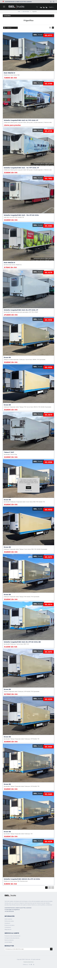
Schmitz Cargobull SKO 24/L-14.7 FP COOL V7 (21, 120)
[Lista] (53, 28)
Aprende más (28, 490)
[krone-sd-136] (28, 763)
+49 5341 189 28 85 (9, 911)
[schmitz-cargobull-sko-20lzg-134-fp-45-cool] (28, 858)
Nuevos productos (9, 940)
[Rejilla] (50, 28)
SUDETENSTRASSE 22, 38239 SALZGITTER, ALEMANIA (18, 1)
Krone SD (7, 357)
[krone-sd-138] (28, 715)
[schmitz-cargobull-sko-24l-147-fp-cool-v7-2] (28, 99)
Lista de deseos (8, 942)
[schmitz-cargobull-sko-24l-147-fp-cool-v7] (28, 146)
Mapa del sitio (8, 929)
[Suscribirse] (51, 949)
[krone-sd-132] (28, 810)
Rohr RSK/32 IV (9, 73)
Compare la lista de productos (12, 938)
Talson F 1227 (9, 452)
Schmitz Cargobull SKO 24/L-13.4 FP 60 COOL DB (22, 642)
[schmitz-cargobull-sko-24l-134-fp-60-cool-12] (28, 194)
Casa (19, 11)
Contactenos (8, 927)
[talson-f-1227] (28, 431)
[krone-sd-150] (28, 383)
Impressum (7, 923)
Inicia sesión (53, 1)
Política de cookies (9, 921)
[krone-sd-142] (28, 668)
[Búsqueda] (37, 7)
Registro (50, 1)
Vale (28, 487)
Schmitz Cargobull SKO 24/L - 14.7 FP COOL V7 (21, 168)
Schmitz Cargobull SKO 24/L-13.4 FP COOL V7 (21, 310)
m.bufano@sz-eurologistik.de (12, 909)
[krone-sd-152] (28, 336)
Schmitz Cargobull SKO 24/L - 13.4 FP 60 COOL (21, 215)
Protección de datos (9, 925)
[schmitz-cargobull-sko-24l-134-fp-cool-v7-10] (28, 289)
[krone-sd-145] (28, 573)
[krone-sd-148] (28, 526)
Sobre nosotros (8, 919)
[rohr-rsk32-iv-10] (28, 51)
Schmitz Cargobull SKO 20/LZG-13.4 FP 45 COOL (22, 879)
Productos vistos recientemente (12, 936)
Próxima (52, 887)
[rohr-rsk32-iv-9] (28, 241)
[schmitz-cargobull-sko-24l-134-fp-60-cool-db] (28, 620)
